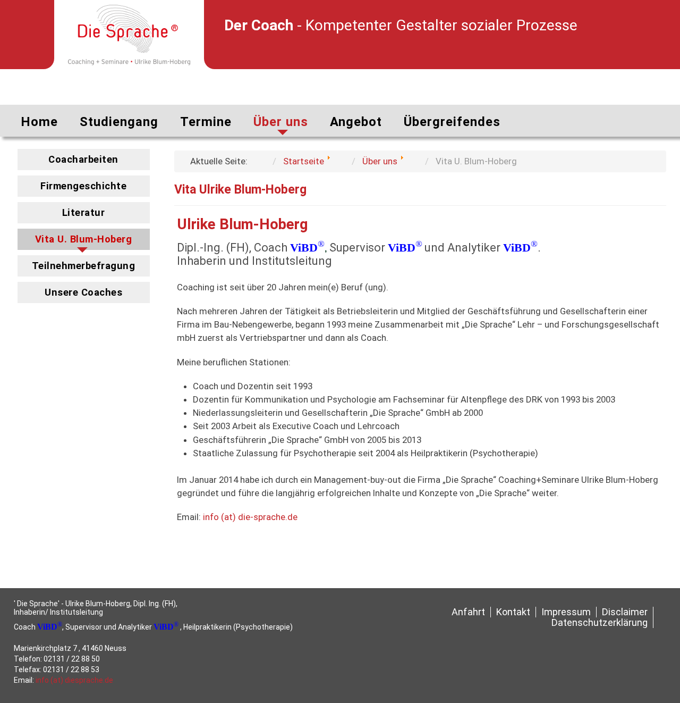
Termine (206, 121)
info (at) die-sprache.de (250, 517)
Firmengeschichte (83, 186)
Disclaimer (625, 612)
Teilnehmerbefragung (83, 266)
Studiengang (119, 121)
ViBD (304, 247)
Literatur (83, 213)
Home (39, 121)
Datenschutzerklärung (599, 622)
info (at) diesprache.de (74, 680)
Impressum (566, 612)
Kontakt (513, 612)
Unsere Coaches (83, 292)
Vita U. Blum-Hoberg (83, 239)
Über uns (280, 121)
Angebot (356, 121)
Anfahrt (468, 612)
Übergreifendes (452, 121)
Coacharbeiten (83, 159)
